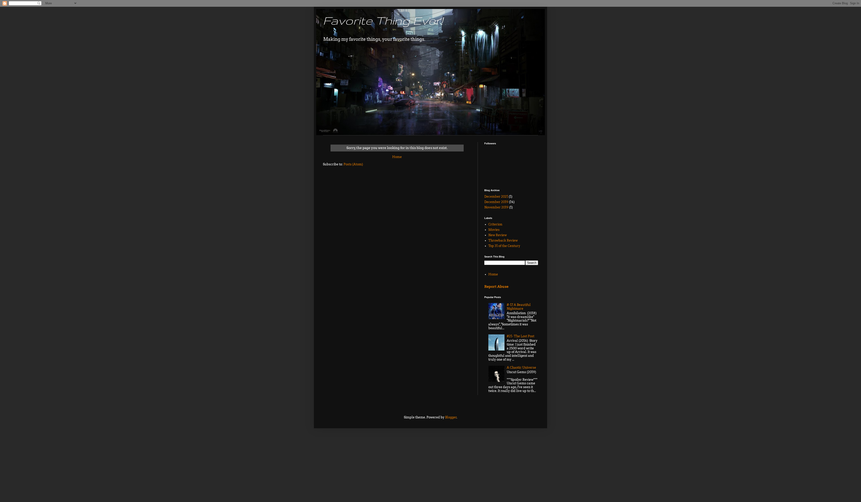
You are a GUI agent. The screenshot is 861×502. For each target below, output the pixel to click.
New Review (497, 235)
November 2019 (496, 207)
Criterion (495, 224)
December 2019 (496, 202)
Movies (494, 230)
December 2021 (496, 196)
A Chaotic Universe (521, 367)
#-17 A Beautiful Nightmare (519, 306)
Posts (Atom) (353, 164)
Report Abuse (496, 286)
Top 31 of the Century (504, 246)
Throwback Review (503, 240)
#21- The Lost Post (520, 336)
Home (397, 157)
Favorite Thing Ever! (383, 20)
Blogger (451, 417)
